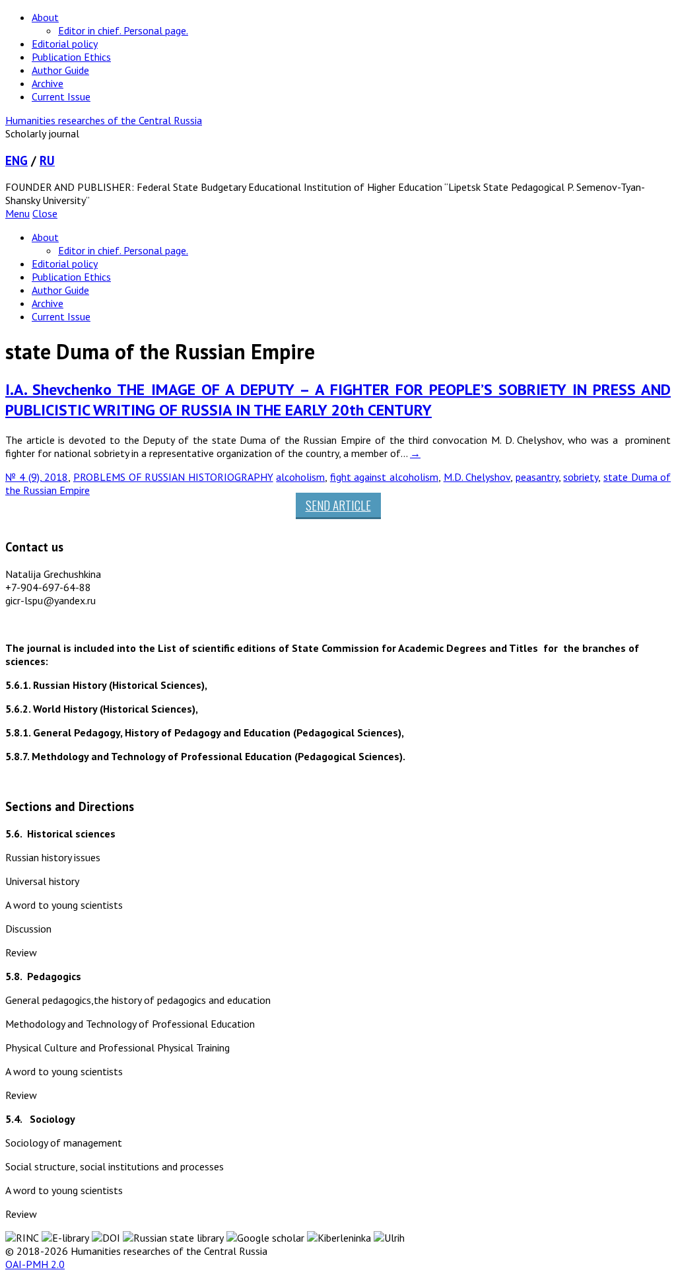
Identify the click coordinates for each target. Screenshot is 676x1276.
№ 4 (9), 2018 (36, 476)
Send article (338, 504)
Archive (47, 83)
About (45, 17)
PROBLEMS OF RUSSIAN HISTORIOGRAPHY (173, 476)
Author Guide (60, 70)
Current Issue (61, 96)
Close (44, 213)
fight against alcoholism (384, 476)
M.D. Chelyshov (477, 476)
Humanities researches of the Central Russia (103, 120)
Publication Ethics (71, 56)
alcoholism (300, 476)
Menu (17, 213)
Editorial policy (65, 43)
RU (47, 160)
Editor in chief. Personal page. (123, 30)
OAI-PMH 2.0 (35, 1264)
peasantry (537, 476)
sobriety (580, 476)
